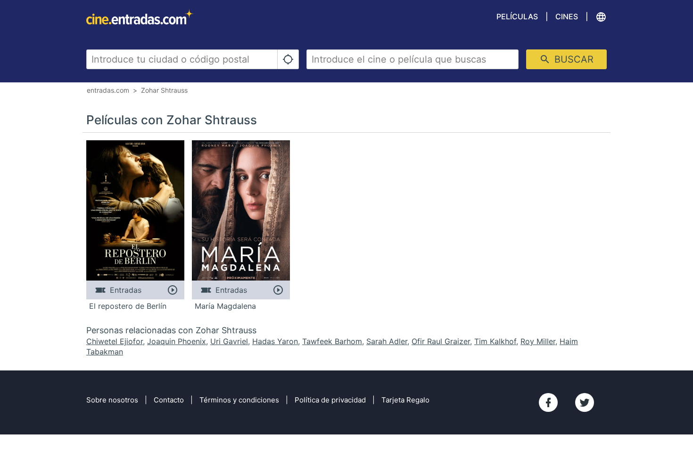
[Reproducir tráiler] (172, 290)
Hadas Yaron (275, 341)
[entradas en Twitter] (584, 402)
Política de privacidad (330, 399)
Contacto (169, 399)
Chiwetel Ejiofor (114, 341)
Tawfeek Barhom (332, 341)
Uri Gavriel (229, 341)
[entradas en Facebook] (548, 402)
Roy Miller (537, 341)
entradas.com (108, 90)
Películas (517, 16)
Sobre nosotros (112, 399)
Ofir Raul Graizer (441, 341)
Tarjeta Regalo (405, 399)
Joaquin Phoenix (176, 341)
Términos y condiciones (239, 399)
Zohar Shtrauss (164, 90)
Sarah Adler (386, 341)
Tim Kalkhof (495, 341)
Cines (566, 16)
